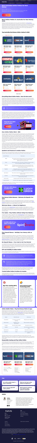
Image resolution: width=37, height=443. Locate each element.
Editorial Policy (7, 425)
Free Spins (29, 0)
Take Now (8, 126)
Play (6, 15)
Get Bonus (7, 52)
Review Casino (7, 53)
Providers (16, 0)
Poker (21, 5)
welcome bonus (12, 207)
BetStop (14, 434)
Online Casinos (11, 0)
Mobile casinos (20, 312)
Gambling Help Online (22, 434)
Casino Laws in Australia (24, 421)
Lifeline (17, 434)
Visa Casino (15, 5)
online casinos (29, 22)
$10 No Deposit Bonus (9, 5)
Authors (6, 421)
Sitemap (21, 416)
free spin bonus (21, 214)
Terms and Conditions (24, 413)
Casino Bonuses (23, 0)
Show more (18, 93)
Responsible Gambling (24, 414)
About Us (6, 422)
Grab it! (7, 227)
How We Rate (7, 424)
